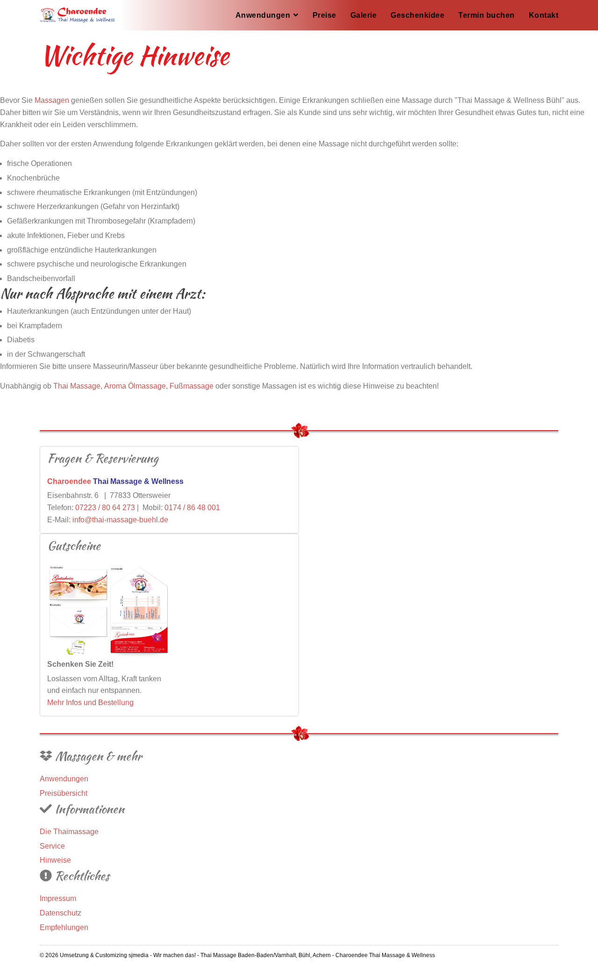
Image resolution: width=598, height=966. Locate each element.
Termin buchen (486, 15)
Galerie (363, 15)
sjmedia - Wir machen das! (162, 955)
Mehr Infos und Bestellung (90, 702)
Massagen (52, 100)
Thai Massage (76, 386)
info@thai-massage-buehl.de (120, 520)
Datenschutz (60, 913)
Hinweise (55, 860)
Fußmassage (192, 386)
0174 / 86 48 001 (192, 508)
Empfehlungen (64, 927)
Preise (324, 15)
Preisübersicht (63, 793)
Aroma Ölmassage (135, 386)
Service (52, 846)
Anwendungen (263, 15)
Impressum (58, 898)
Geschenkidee (417, 15)
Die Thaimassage (69, 832)
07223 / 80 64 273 (105, 508)
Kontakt (544, 15)
